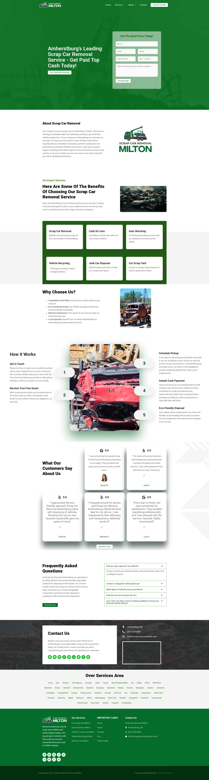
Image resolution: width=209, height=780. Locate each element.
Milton (89, 698)
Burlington (140, 688)
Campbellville (63, 693)
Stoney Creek (82, 703)
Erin (126, 693)
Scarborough (157, 698)
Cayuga (74, 693)
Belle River (157, 683)
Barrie (147, 683)
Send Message (123, 81)
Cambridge (50, 693)
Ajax (57, 683)
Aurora (105, 683)
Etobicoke (134, 693)
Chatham (98, 693)
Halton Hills (158, 693)
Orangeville (133, 698)
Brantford (111, 688)
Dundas (108, 693)
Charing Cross (85, 693)
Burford (130, 688)
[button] (123, 5)
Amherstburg (77, 683)
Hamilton (51, 698)
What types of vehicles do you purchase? (124, 589)
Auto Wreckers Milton (120, 683)
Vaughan (115, 703)
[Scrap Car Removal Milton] (50, 5)
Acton (50, 683)
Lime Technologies (165, 773)
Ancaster (88, 683)
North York (112, 698)
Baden (139, 683)
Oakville (123, 698)
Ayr (132, 683)
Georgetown (146, 693)
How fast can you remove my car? (121, 595)
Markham (80, 698)
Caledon (150, 688)
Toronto (105, 703)
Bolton (57, 688)
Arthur (97, 683)
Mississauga (100, 698)
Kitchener (61, 698)
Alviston (66, 683)
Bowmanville (78, 688)
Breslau (121, 688)
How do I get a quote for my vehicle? (122, 566)
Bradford (89, 688)
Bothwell (66, 688)
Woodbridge (127, 703)
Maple (70, 698)
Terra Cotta (95, 703)
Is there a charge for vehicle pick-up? (123, 583)
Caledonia (160, 688)
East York (117, 693)
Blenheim (48, 688)
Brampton (100, 688)
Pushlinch (144, 698)
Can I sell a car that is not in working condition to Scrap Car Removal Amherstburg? (132, 602)
